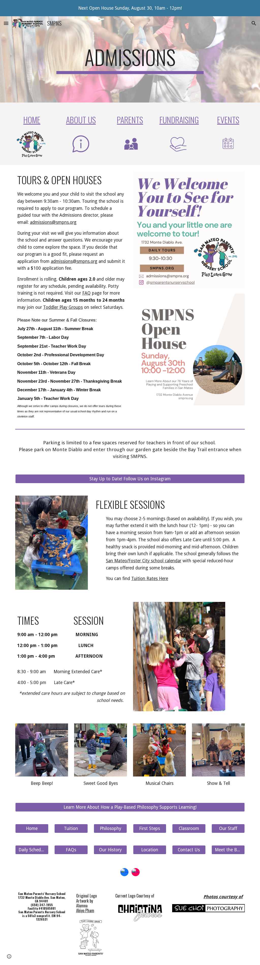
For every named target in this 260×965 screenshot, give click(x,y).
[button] (6, 23)
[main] (129, 59)
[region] (130, 8)
